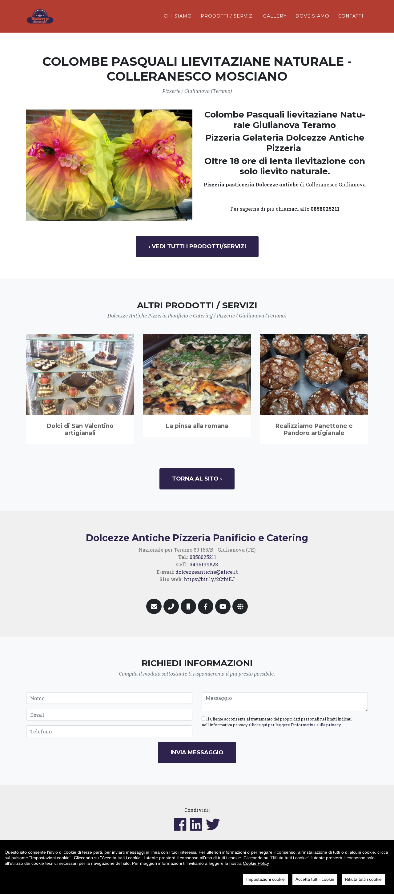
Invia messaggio (197, 752)
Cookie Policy (256, 863)
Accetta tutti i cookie (315, 879)
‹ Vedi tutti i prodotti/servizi (197, 246)
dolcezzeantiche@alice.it (206, 572)
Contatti (351, 16)
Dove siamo (312, 16)
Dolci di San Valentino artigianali (80, 429)
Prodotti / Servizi (227, 16)
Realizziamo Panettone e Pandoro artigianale (314, 429)
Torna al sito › (197, 478)
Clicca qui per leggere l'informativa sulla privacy (295, 724)
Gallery (275, 16)
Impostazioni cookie (265, 879)
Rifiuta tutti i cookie (363, 879)
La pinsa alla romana (197, 425)
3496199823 (204, 564)
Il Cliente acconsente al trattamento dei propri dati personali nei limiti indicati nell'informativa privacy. (277, 721)
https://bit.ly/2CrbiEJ (209, 579)
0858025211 (203, 557)
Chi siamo (178, 16)
